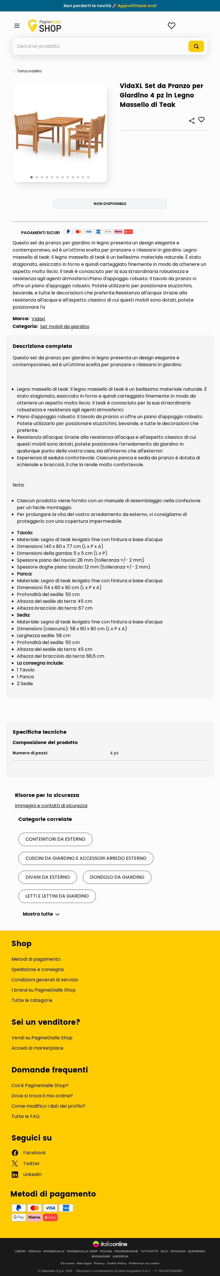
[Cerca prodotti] (196, 46)
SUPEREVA (120, 1256)
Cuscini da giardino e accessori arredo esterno (85, 858)
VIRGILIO (34, 1251)
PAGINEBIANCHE (126, 1251)
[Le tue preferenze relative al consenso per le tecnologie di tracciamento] (210, 1266)
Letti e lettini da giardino (57, 896)
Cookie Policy (117, 1263)
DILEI (164, 1251)
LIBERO (20, 1251)
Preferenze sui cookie (144, 1263)
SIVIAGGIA (178, 1251)
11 (83, 177)
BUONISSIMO (101, 1256)
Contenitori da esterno (55, 839)
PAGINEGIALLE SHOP (82, 1251)
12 (88, 177)
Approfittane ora (136, 6)
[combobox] (110, 46)
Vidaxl (38, 319)
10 (78, 177)
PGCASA (106, 1251)
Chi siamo (67, 1263)
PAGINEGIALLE (54, 1251)
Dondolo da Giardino (117, 877)
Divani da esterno (47, 877)
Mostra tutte (38, 914)
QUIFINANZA (196, 1251)
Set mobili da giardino (64, 326)
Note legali (84, 1263)
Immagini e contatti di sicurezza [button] (51, 805)
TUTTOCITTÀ (149, 1251)
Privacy (99, 1263)
